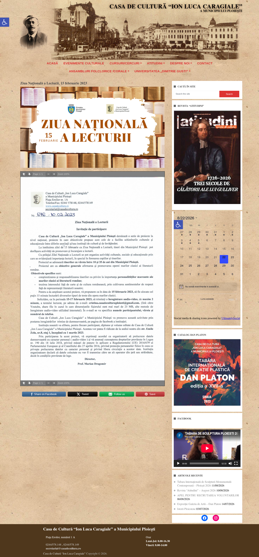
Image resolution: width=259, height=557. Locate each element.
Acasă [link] (52, 63)
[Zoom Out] (48, 174)
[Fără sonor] (230, 463)
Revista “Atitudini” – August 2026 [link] (196, 490)
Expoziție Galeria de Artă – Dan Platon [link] (199, 504)
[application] (207, 448)
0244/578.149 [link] (71, 544)
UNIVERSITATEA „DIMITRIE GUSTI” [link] (161, 71)
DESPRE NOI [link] (180, 63)
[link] (4, 22)
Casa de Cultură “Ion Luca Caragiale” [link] (175, 6)
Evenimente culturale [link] (83, 63)
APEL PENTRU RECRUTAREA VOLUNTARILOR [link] (208, 495)
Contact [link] (204, 63)
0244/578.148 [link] (53, 544)
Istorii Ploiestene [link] (186, 509)
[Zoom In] (54, 174)
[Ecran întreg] (236, 463)
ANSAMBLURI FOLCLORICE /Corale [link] (98, 71)
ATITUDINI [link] (154, 63)
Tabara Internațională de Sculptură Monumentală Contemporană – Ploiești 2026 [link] (204, 483)
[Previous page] (23, 174)
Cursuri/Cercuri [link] (124, 63)
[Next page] (29, 174)
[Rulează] (178, 463)
